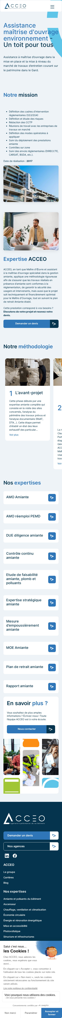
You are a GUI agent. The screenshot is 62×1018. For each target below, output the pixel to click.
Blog (5, 882)
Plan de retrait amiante (24, 667)
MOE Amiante (17, 648)
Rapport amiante (19, 686)
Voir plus (13, 434)
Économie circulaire (14, 914)
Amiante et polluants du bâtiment (22, 898)
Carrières (8, 877)
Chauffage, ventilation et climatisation (24, 909)
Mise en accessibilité (15, 925)
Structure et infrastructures (18, 936)
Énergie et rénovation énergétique (22, 920)
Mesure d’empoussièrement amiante (22, 625)
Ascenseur (9, 904)
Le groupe (9, 871)
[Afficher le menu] (52, 7)
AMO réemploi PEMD (23, 516)
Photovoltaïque (11, 931)
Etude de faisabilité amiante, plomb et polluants (22, 579)
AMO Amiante (17, 497)
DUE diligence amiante (24, 535)
